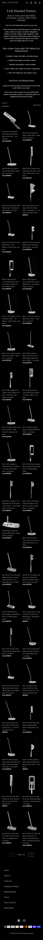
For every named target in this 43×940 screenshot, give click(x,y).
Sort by (4, 103)
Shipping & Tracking (11, 886)
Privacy (6, 897)
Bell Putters (10, 2)
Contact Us (8, 881)
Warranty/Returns (10, 892)
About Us (7, 876)
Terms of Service (10, 902)
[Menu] (40, 2)
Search (6, 870)
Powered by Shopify (27, 933)
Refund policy (9, 908)
